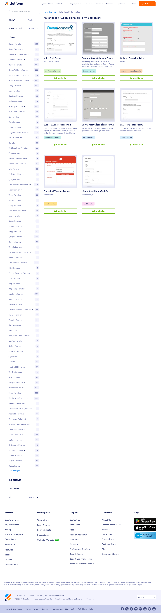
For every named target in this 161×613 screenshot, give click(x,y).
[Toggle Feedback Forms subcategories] (28, 263)
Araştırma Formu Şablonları (131, 71)
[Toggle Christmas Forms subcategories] (22, 190)
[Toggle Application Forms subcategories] (24, 65)
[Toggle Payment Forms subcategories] (24, 59)
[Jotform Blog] (140, 609)
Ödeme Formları (89, 71)
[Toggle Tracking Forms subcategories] (22, 434)
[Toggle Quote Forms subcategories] (27, 367)
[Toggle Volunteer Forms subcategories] (24, 450)
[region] (24, 258)
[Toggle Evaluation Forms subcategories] (31, 252)
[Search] (10, 11)
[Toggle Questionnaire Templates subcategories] (24, 106)
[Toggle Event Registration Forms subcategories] (29, 54)
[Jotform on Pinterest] (145, 609)
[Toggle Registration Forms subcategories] (22, 49)
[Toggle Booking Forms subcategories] (29, 75)
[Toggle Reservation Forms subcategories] (28, 398)
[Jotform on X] (127, 609)
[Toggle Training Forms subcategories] (23, 440)
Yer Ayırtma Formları (52, 71)
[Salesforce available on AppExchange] (145, 535)
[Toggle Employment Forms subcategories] (24, 236)
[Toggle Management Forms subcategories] (25, 320)
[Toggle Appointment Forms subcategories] (25, 96)
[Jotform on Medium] (136, 609)
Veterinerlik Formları (52, 137)
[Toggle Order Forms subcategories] (23, 44)
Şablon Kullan (60, 78)
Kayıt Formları (88, 204)
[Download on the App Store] (145, 528)
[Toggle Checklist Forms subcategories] (30, 184)
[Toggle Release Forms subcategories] (24, 382)
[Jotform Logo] (14, 3)
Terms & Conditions (13, 609)
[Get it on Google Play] (145, 521)
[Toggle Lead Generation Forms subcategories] (33, 309)
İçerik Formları (50, 204)
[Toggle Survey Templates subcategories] (33, 80)
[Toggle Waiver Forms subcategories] (22, 455)
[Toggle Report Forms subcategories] (23, 388)
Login (134, 4)
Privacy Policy (32, 609)
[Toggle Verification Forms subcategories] (27, 445)
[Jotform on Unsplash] (154, 609)
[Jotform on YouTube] (149, 609)
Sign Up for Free (147, 4)
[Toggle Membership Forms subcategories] (23, 325)
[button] (24, 20)
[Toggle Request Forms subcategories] (22, 393)
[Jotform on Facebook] (122, 609)
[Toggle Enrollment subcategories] (24, 242)
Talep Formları (88, 137)
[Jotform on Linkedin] (131, 609)
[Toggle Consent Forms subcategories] (22, 85)
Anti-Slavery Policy (86, 609)
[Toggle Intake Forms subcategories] (22, 299)
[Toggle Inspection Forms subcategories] (26, 294)
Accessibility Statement (63, 609)
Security (45, 609)
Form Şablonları (50, 12)
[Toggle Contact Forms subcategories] (24, 101)
